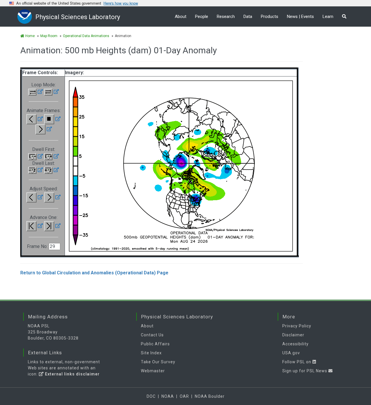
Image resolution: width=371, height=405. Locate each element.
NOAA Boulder (210, 396)
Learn (328, 16)
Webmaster (153, 370)
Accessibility (295, 344)
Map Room (48, 36)
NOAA (167, 396)
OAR (184, 396)
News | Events (300, 16)
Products (269, 16)
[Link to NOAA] (26, 16)
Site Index (151, 353)
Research (226, 16)
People (201, 16)
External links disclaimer (72, 374)
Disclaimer (293, 335)
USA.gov (291, 353)
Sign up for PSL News (305, 370)
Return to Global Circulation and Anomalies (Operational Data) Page (94, 273)
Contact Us (152, 335)
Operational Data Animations (86, 36)
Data (247, 16)
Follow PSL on (297, 362)
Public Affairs (155, 344)
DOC (151, 396)
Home (29, 36)
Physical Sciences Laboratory (77, 17)
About (180, 16)
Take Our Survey (158, 362)
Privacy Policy (296, 326)
